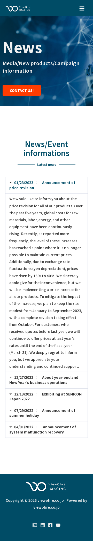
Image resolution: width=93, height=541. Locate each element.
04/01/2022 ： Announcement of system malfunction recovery (42, 429)
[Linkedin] (42, 525)
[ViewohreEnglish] (18, 8)
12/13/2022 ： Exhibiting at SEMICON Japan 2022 (45, 396)
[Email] (35, 525)
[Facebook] (50, 525)
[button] (46, 185)
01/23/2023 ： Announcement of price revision (42, 185)
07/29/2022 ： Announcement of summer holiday (42, 413)
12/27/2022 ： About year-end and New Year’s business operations (43, 380)
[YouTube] (58, 525)
